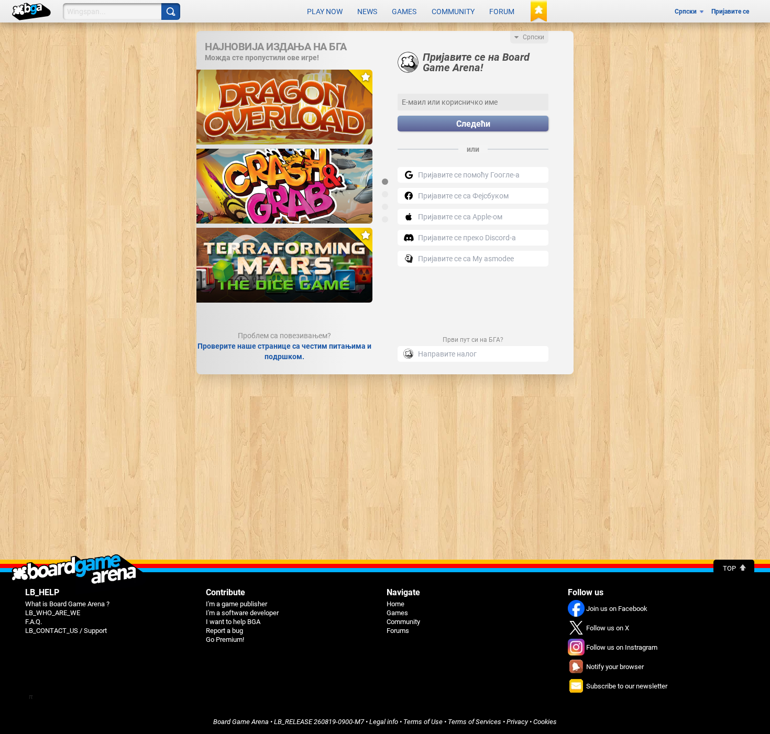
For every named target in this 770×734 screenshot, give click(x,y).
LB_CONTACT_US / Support (66, 631)
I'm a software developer (242, 613)
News (367, 11)
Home (395, 604)
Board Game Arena (241, 722)
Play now (325, 11)
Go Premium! (225, 639)
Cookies (545, 722)
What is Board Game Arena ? (67, 604)
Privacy (517, 722)
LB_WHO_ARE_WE (52, 613)
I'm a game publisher (236, 604)
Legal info (383, 722)
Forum (501, 11)
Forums (398, 631)
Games (404, 11)
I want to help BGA (233, 622)
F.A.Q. (33, 622)
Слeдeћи (473, 124)
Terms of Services (474, 722)
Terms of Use (423, 722)
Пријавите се (730, 11)
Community (453, 11)
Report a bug (224, 631)
